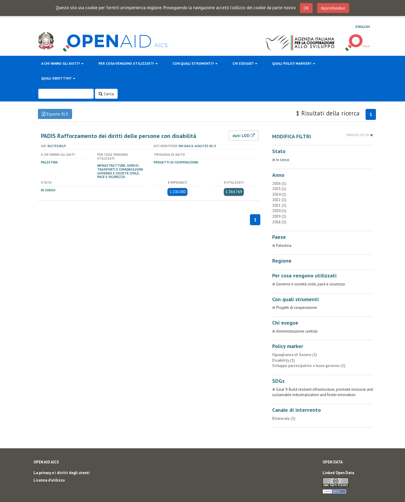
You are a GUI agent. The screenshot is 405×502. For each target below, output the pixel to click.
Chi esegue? (243, 63)
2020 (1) (279, 210)
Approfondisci (333, 8)
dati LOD (241, 135)
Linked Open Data (338, 472)
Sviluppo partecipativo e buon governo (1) (308, 365)
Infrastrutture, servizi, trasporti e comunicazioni (120, 167)
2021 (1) (279, 205)
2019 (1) (279, 216)
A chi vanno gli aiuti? (61, 63)
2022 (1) (279, 199)
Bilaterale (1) (284, 418)
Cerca (108, 93)
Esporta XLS (56, 114)
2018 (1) (279, 222)
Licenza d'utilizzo (49, 480)
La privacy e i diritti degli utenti (62, 472)
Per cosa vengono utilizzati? (126, 63)
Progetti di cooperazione (176, 162)
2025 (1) (279, 188)
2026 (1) (279, 183)
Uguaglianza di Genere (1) (294, 354)
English (362, 26)
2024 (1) (279, 194)
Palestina (49, 162)
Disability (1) (283, 360)
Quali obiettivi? (56, 78)
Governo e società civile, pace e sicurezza (118, 175)
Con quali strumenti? (194, 63)
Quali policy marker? (292, 63)
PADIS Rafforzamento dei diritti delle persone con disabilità (118, 136)
